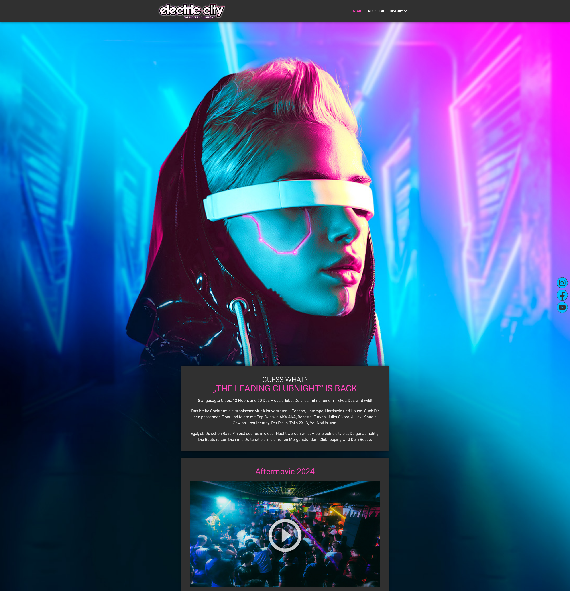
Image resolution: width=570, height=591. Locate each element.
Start (358, 11)
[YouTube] (562, 307)
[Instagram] (562, 282)
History (396, 11)
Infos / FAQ (376, 11)
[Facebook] (562, 295)
